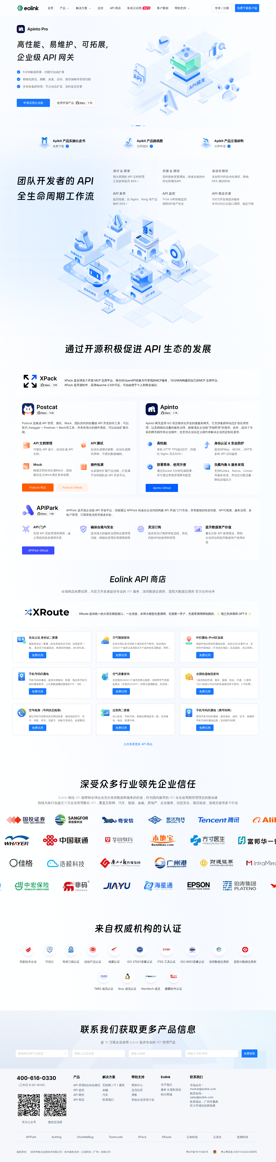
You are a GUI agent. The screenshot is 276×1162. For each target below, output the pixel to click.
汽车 (105, 1094)
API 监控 (78, 1090)
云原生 (217, 1137)
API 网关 (78, 1094)
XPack (48, 378)
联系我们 (108, 1099)
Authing (57, 1137)
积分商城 (166, 1094)
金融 (105, 1090)
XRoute (166, 1137)
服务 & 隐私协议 (171, 1089)
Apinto (169, 407)
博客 (134, 1094)
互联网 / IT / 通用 (113, 1085)
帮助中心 (137, 1085)
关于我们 (166, 1084)
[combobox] (18, 1053)
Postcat (47, 407)
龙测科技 (242, 1137)
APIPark (47, 507)
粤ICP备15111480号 (197, 1151)
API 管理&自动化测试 (86, 1085)
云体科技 (192, 1137)
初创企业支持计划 (143, 1099)
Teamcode (116, 1137)
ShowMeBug (85, 1137)
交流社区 (137, 1090)
